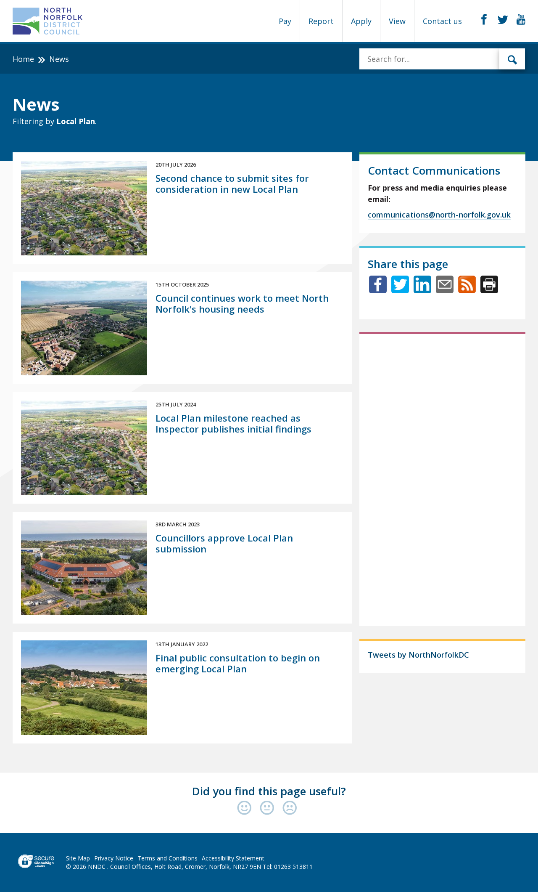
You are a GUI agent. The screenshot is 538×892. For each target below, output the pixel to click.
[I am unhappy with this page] (289, 808)
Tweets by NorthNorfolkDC (418, 655)
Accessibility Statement (233, 858)
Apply (361, 21)
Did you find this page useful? (269, 791)
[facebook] (484, 20)
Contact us (442, 21)
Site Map (78, 858)
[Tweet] (400, 290)
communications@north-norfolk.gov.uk (439, 215)
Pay (285, 21)
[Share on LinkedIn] (422, 290)
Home (23, 59)
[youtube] (521, 20)
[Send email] (445, 290)
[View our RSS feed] (467, 290)
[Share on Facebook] (378, 290)
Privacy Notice (113, 858)
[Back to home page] (48, 21)
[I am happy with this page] (246, 808)
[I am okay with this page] (269, 808)
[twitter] (503, 20)
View (397, 21)
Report (321, 21)
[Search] (512, 58)
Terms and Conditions (167, 858)
